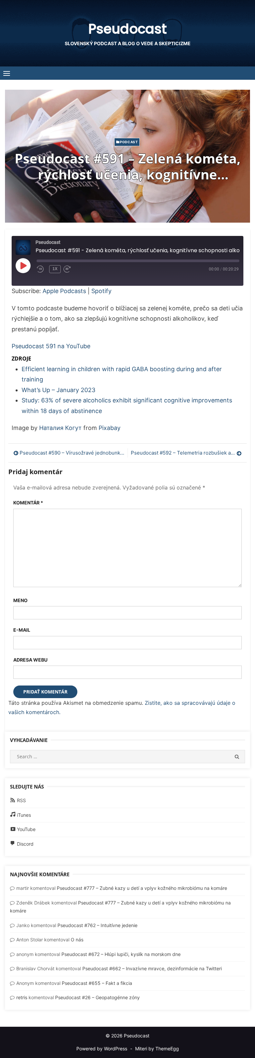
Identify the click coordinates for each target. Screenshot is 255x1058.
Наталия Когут (60, 427)
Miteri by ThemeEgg (157, 1048)
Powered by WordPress (101, 1048)
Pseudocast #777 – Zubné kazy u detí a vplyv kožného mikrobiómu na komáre (142, 888)
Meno (20, 600)
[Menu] (6, 73)
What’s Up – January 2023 (58, 389)
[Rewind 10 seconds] (41, 269)
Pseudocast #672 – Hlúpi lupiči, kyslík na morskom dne (121, 954)
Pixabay (110, 427)
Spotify (101, 290)
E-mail (21, 630)
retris (21, 997)
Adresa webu (30, 660)
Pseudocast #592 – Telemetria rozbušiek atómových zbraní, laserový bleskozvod (186, 453)
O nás (77, 939)
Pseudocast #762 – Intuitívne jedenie (97, 925)
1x (54, 268)
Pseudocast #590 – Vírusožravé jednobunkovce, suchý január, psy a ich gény (72, 453)
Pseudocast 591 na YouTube (51, 346)
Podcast (129, 142)
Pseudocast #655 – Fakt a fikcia (97, 983)
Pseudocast (127, 29)
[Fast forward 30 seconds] (73, 269)
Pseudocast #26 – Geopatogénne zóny (97, 997)
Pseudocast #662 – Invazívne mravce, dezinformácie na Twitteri (152, 968)
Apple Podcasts (64, 290)
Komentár (28, 502)
